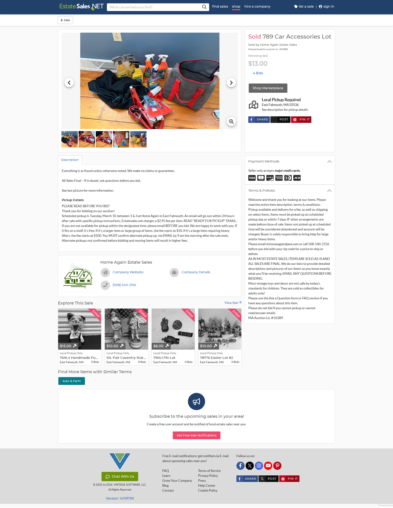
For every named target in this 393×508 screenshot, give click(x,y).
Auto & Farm (71, 381)
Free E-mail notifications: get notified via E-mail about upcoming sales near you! (195, 458)
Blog (165, 485)
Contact (168, 490)
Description (70, 160)
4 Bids (258, 73)
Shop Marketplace (268, 88)
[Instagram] (259, 466)
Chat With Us (123, 476)
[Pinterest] (277, 466)
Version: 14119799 (120, 498)
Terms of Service (209, 471)
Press (202, 480)
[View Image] (69, 139)
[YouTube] (268, 466)
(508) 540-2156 (124, 285)
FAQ (165, 471)
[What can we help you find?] (204, 7)
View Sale (232, 302)
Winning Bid (258, 56)
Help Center (206, 485)
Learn (166, 475)
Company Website (128, 272)
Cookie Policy (207, 490)
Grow (177, 480)
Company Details (196, 272)
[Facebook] (240, 466)
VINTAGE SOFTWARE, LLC (130, 484)
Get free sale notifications (196, 435)
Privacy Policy (208, 475)
